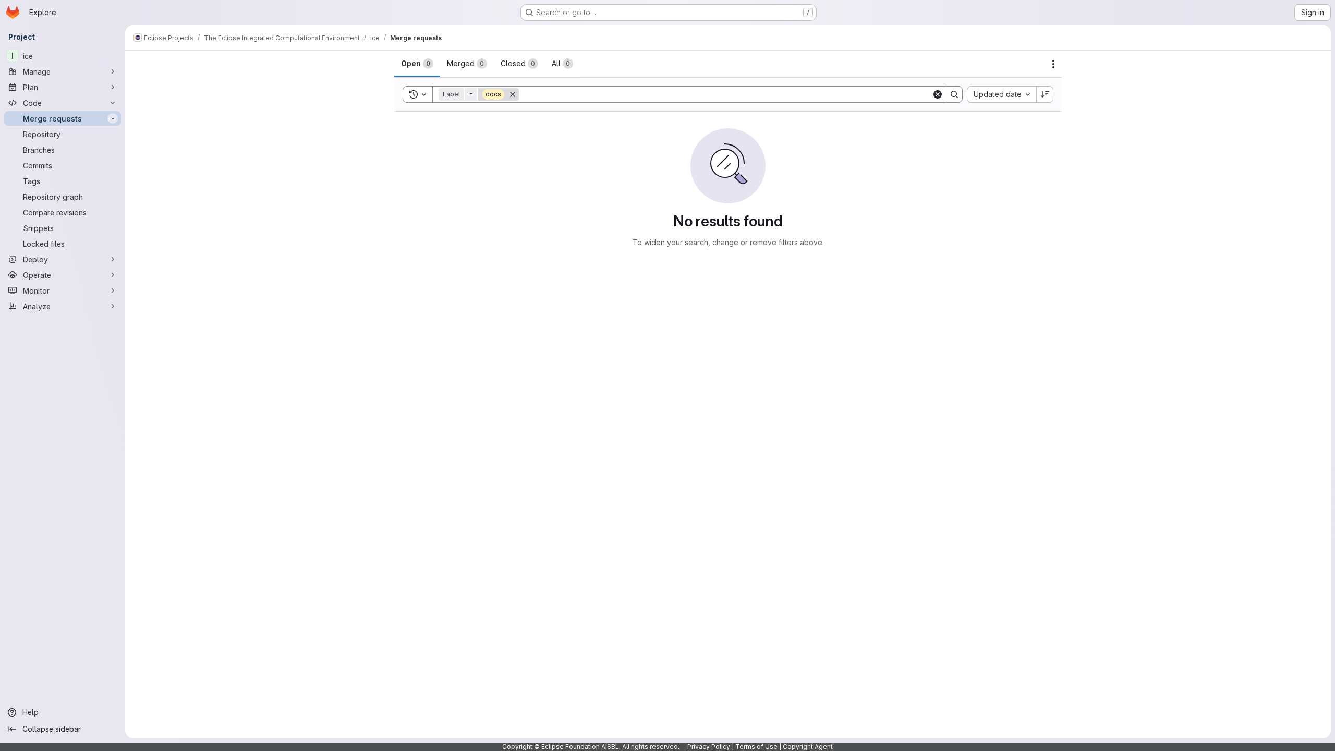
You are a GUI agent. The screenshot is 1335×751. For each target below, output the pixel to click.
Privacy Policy (708, 746)
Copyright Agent (808, 746)
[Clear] (937, 94)
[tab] (417, 64)
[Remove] (512, 94)
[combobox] (1001, 94)
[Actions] (1053, 64)
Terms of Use (756, 746)
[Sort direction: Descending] (1045, 94)
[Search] (954, 94)
